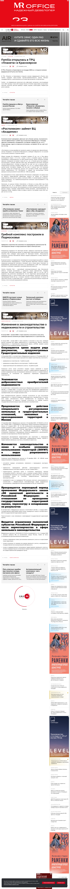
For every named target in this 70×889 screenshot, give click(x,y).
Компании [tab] (64, 192)
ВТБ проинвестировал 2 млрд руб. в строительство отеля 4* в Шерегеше (59, 288)
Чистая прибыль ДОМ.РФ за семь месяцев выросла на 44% (59, 628)
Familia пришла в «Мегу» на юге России (13, 105)
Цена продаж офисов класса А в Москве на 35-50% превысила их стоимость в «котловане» (59, 367)
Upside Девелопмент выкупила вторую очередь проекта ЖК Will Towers (58, 264)
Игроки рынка (54, 212)
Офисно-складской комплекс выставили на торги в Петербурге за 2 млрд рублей (59, 792)
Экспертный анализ (56, 574)
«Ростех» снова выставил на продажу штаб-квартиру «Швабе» (59, 612)
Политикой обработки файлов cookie (11, 884)
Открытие (10, 56)
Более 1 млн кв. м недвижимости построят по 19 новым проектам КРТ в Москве (59, 829)
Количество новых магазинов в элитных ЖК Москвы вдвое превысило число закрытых (58, 199)
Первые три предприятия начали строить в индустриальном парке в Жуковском (59, 587)
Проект (52, 269)
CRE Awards (23, 29)
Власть (52, 348)
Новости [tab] (55, 192)
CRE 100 (27, 29)
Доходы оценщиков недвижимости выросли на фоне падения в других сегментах (59, 419)
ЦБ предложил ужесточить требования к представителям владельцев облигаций (58, 477)
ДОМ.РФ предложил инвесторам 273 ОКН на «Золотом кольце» (59, 799)
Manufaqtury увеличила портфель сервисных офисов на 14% (59, 561)
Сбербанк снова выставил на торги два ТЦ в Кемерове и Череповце (59, 296)
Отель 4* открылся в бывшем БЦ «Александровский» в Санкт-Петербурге (58, 712)
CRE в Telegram (55, 370)
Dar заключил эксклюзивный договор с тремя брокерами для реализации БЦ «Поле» (60, 393)
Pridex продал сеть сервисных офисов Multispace (58, 784)
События (53, 709)
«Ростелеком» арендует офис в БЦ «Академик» (36, 210)
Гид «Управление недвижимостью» (54, 29)
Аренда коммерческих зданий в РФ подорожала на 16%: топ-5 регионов (58, 377)
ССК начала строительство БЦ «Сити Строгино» (60, 359)
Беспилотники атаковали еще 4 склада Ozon (58, 821)
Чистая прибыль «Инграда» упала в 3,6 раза (59, 215)
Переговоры (54, 617)
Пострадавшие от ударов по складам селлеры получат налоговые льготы (59, 807)
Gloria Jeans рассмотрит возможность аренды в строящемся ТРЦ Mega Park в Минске (59, 620)
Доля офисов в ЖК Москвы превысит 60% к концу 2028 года (59, 385)
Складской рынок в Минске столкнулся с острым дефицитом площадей (59, 687)
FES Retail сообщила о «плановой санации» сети (59, 777)
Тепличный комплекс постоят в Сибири (34, 298)
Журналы (45, 29)
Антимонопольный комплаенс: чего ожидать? (33, 571)
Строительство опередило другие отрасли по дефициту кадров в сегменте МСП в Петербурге (59, 504)
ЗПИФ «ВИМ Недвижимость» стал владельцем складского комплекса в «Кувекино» (59, 704)
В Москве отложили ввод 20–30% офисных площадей (59, 814)
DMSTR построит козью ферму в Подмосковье (12, 298)
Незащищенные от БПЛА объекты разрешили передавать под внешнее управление (59, 762)
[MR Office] (34, 14)
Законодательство (55, 473)
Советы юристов (5, 321)
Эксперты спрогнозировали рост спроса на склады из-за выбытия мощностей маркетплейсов (59, 577)
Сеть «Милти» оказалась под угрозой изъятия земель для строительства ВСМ (57, 409)
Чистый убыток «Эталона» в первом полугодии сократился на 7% (59, 280)
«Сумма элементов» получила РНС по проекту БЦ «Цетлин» (59, 344)
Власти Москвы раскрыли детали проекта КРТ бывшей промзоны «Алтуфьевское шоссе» (59, 553)
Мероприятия (40, 29)
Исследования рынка (56, 195)
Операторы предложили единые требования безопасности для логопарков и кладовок (58, 679)
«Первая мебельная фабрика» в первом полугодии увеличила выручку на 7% (58, 569)
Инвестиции (54, 364)
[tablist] (59, 192)
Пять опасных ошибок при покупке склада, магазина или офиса (12, 571)
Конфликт (53, 405)
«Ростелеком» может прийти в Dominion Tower (13, 210)
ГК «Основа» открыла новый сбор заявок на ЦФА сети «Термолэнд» (59, 595)
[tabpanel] (59, 541)
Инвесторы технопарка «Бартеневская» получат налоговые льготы (59, 272)
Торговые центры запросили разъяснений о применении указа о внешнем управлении (59, 352)
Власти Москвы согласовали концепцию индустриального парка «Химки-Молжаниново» (59, 468)
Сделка (52, 260)
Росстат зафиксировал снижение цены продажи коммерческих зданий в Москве (59, 495)
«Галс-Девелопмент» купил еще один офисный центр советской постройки (58, 603)
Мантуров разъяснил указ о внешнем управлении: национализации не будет (57, 695)
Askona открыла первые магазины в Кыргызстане (59, 770)
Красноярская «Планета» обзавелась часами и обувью (35, 106)
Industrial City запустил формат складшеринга (58, 401)
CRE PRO (35, 29)
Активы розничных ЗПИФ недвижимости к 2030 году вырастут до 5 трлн (57, 485)
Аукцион (53, 293)
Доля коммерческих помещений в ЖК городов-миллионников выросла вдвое (58, 207)
